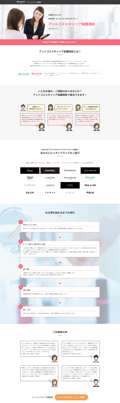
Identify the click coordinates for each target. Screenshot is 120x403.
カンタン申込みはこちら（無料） (71, 397)
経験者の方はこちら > (54, 28)
